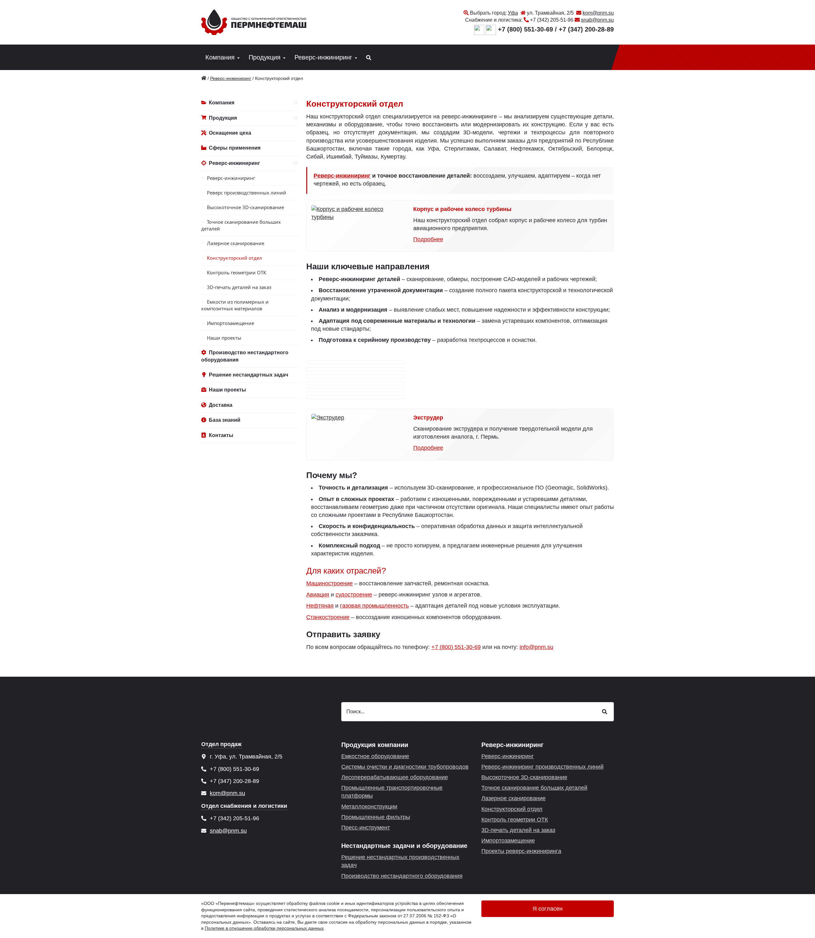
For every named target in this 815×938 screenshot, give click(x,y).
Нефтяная (320, 606)
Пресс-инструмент (365, 827)
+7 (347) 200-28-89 (586, 29)
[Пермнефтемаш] (203, 78)
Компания (220, 57)
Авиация (317, 594)
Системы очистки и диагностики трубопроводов (405, 767)
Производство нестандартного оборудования (244, 356)
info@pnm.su (536, 647)
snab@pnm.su (597, 20)
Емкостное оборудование (375, 756)
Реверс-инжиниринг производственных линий (542, 767)
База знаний (224, 420)
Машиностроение (329, 583)
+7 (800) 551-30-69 (525, 29)
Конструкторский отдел (234, 258)
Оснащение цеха (230, 133)
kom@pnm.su (598, 13)
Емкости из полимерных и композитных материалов (235, 305)
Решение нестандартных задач (248, 374)
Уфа (513, 13)
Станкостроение (328, 617)
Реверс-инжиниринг (323, 57)
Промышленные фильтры (375, 817)
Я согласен (548, 909)
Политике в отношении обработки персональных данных (264, 928)
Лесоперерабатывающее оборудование (394, 777)
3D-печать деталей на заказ (239, 287)
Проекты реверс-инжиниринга (521, 851)
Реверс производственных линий (246, 192)
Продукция (264, 57)
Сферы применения (234, 148)
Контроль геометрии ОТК (236, 272)
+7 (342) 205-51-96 (551, 20)
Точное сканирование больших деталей (241, 225)
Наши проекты (224, 338)
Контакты (221, 435)
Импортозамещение (230, 323)
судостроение (354, 594)
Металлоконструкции (369, 806)
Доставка (220, 405)
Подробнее (428, 239)
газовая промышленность (374, 606)
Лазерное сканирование (235, 243)
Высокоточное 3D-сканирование (245, 207)
